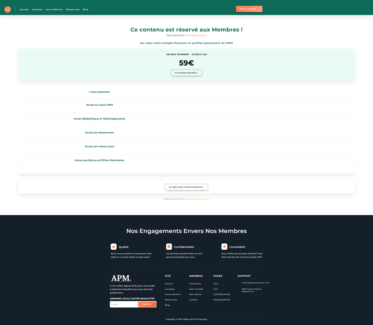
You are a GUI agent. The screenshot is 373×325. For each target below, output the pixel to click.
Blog (85, 9)
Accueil (24, 9)
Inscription (195, 283)
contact (193, 299)
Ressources (73, 9)
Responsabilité (221, 299)
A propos (37, 9)
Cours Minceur (54, 9)
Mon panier (195, 294)
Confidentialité (221, 294)
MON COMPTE (248, 9)
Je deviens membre (185, 73)
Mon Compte (196, 289)
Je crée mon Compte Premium (185, 187)
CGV (215, 289)
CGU (215, 283)
